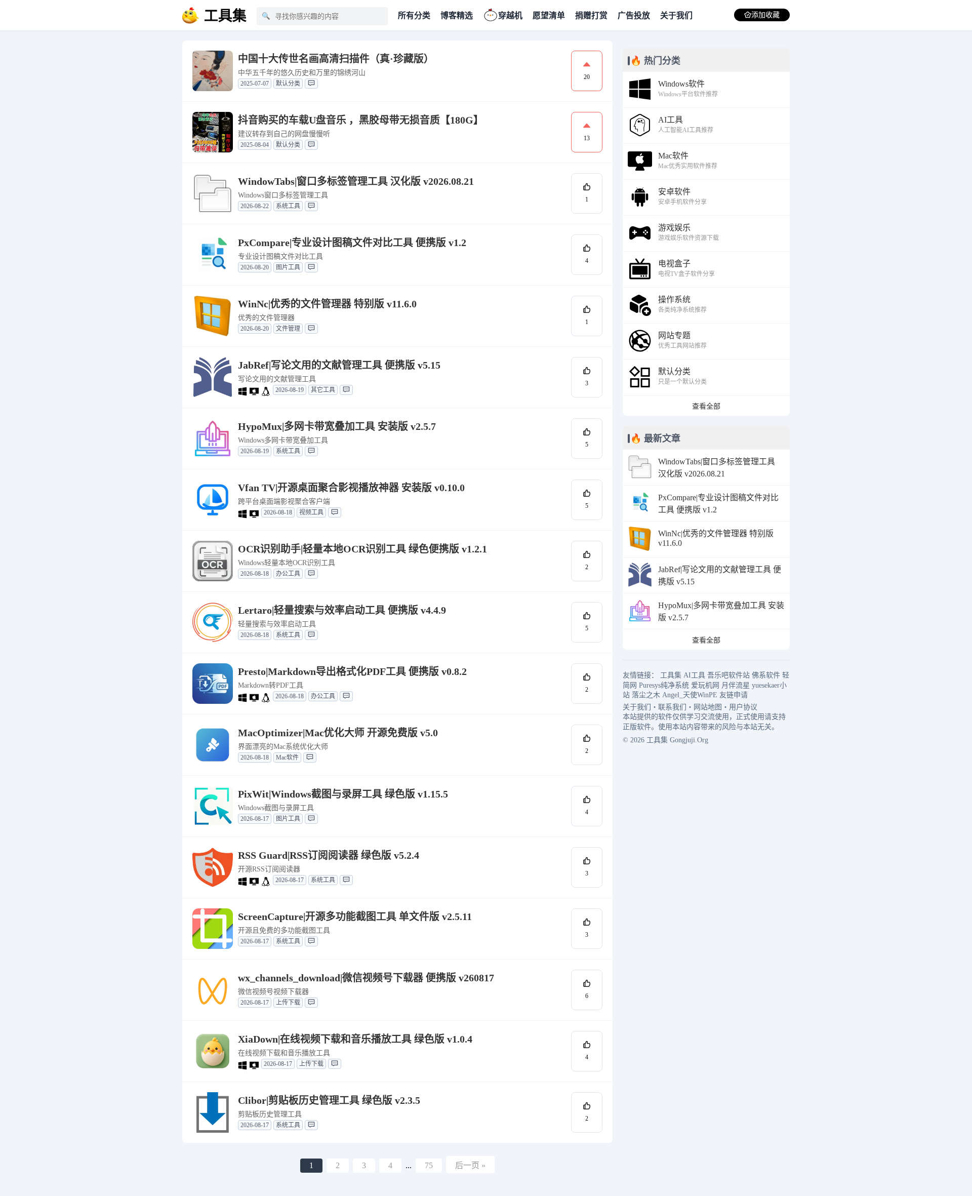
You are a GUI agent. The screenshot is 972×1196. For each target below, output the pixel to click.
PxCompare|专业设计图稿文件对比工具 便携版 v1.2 (352, 242)
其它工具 (323, 389)
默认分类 (288, 83)
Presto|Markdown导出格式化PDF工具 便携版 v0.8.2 (352, 671)
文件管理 (288, 328)
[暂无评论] (311, 83)
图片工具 (288, 267)
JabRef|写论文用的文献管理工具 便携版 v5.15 (339, 365)
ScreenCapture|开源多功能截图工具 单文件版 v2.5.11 (355, 916)
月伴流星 (735, 685)
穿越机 (510, 15)
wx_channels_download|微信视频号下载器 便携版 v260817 (366, 977)
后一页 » (470, 1165)
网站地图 (708, 707)
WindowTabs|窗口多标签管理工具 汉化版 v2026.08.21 (356, 181)
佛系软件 (766, 675)
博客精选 (456, 15)
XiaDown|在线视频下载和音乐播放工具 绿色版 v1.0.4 (355, 1039)
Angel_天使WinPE (689, 695)
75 (429, 1165)
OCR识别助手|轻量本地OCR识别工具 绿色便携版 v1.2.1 (362, 548)
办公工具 (288, 573)
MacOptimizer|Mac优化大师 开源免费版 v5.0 (338, 732)
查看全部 (706, 406)
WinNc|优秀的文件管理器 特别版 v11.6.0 (327, 303)
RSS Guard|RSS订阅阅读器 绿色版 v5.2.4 (328, 855)
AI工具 (694, 675)
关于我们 (676, 15)
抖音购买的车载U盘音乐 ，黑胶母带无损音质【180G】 (360, 120)
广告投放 (634, 15)
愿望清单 (549, 15)
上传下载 (288, 1002)
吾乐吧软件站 (728, 675)
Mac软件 (287, 757)
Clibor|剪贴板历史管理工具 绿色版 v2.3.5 (329, 1100)
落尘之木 (646, 695)
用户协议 (743, 707)
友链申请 (733, 695)
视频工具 (311, 512)
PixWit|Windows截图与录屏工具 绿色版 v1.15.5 (343, 794)
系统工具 (288, 206)
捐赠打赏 (591, 15)
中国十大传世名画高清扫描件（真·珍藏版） (336, 58)
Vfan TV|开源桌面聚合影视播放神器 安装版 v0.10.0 (351, 487)
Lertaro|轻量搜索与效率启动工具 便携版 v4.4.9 (342, 610)
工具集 (670, 675)
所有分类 (414, 15)
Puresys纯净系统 (664, 685)
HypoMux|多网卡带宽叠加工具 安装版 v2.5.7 (337, 426)
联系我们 (672, 707)
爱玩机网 (705, 685)
